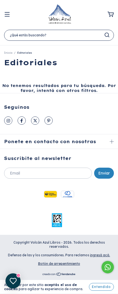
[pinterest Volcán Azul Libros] (48, 120)
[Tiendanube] (59, 275)
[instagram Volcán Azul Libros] (8, 120)
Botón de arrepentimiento (59, 264)
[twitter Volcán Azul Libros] (35, 120)
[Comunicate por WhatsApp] (108, 267)
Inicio (8, 53)
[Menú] (7, 14)
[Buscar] (107, 35)
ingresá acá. (100, 255)
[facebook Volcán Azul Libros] (22, 120)
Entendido (101, 287)
